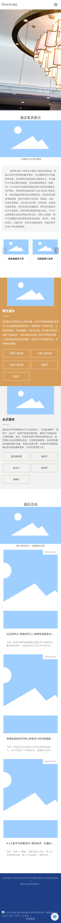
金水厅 (16, 468)
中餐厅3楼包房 (16, 365)
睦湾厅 (44, 468)
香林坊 (44, 365)
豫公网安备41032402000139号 (31, 912)
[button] (56, 250)
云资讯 (25, 916)
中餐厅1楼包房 (16, 353)
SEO (17, 916)
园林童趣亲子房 (16, 258)
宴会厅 (16, 376)
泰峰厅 (16, 479)
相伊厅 (44, 456)
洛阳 (11, 916)
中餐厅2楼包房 (45, 353)
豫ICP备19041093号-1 (30, 884)
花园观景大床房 (45, 258)
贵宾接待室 (16, 456)
